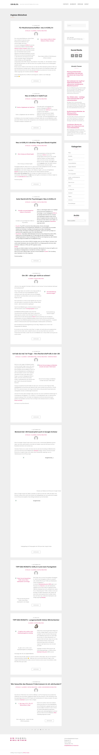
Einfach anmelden (18, 400)
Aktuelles (27, 30)
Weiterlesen (36, 127)
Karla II (34, 316)
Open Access (71, 182)
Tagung (69, 196)
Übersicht (42, 585)
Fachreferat (70, 170)
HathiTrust (48, 109)
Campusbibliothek (32, 356)
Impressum (80, 4)
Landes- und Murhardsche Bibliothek (47, 687)
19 (42, 729)
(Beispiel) (36, 450)
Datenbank (22, 699)
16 (35, 729)
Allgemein (33, 30)
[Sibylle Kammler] (36, 360)
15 (32, 729)
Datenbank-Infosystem (42, 651)
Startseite (65, 4)
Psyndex (46, 251)
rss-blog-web (71, 189)
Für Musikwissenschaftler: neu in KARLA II (36, 28)
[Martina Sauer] (36, 34)
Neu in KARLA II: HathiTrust (36, 96)
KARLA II (28, 45)
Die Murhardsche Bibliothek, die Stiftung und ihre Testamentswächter (76, 113)
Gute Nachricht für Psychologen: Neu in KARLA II (36, 199)
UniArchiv (70, 200)
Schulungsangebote (30, 308)
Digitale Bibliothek (42, 30)
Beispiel (36, 71)
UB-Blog (14, 4)
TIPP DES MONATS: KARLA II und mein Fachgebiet (36, 567)
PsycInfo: (18, 226)
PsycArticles (18, 233)
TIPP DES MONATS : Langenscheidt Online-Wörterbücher (36, 620)
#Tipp (69, 152)
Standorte (70, 192)
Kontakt (86, 4)
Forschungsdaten (72, 173)
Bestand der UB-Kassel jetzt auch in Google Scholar (36, 432)
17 (38, 729)
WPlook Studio (26, 752)
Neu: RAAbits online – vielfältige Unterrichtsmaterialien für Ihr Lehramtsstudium (76, 98)
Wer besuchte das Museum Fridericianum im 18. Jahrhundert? (36, 684)
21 (49, 729)
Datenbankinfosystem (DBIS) (45, 584)
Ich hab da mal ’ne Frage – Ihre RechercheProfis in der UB (36, 354)
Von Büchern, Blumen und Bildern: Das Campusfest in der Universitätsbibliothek (75, 126)
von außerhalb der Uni (22, 176)
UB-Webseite (73, 4)
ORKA (55, 712)
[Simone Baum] (36, 626)
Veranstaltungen (52, 356)
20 (45, 729)
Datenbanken (53, 221)
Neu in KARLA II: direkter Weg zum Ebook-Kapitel (36, 143)
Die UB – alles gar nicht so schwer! (36, 275)
